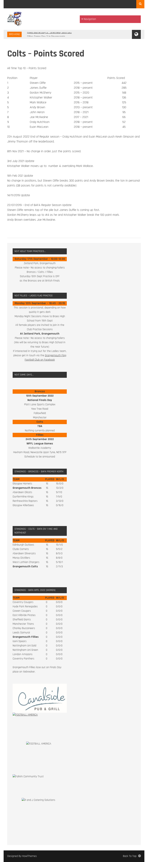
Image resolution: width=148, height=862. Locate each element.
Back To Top (129, 856)
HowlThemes (29, 856)
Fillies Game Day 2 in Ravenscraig (46, 34)
